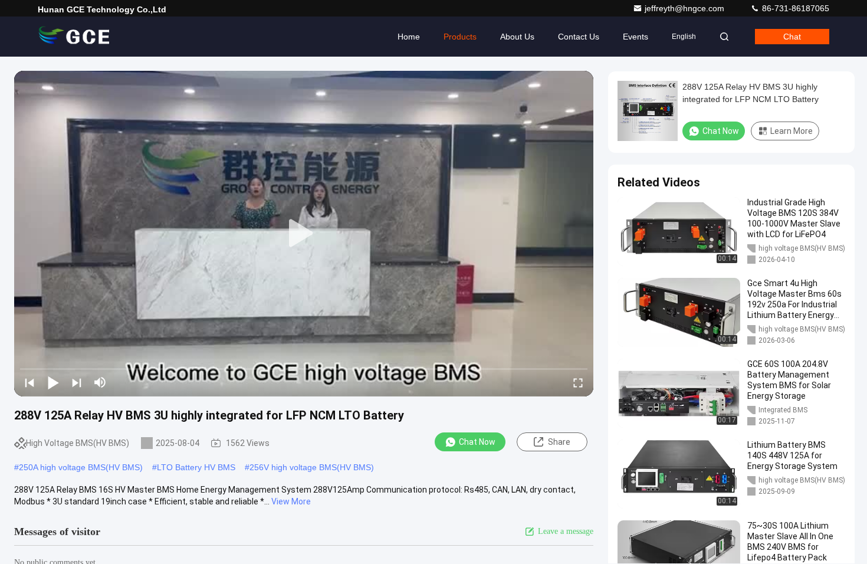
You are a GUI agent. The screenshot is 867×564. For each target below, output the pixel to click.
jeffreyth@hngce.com (686, 8)
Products (460, 36)
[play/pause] (53, 382)
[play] (303, 233)
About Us (517, 36)
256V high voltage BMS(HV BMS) (311, 467)
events (635, 36)
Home (409, 36)
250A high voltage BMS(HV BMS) (81, 467)
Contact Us (578, 36)
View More (291, 501)
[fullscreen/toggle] (578, 382)
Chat (792, 36)
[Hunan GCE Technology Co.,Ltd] (75, 36)
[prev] (29, 382)
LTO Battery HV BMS (196, 467)
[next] (76, 382)
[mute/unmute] (100, 382)
